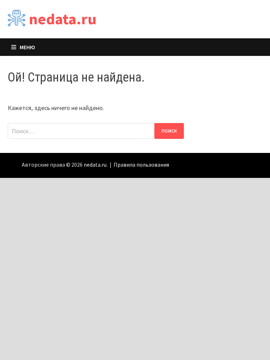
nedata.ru (62, 18)
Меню (27, 47)
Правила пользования (141, 164)
